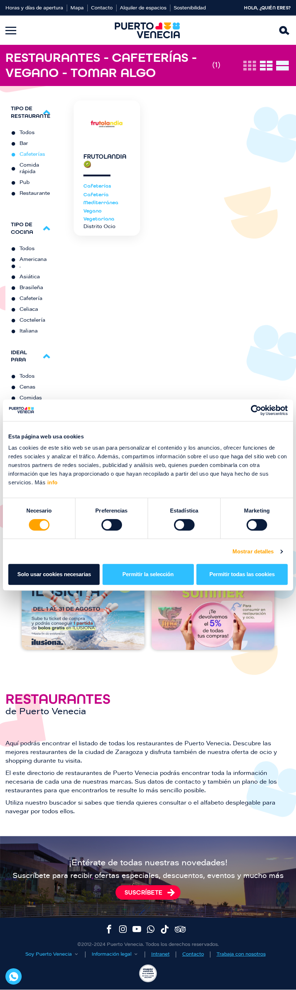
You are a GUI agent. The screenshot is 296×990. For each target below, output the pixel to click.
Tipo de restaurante (31, 112)
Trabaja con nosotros (241, 954)
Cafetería (30, 298)
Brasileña (31, 288)
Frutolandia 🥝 (104, 160)
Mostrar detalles (253, 551)
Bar (23, 143)
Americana (33, 259)
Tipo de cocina (22, 228)
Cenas (27, 387)
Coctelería (32, 320)
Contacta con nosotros (13, 976)
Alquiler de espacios (143, 8)
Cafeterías (32, 154)
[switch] (111, 525)
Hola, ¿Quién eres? (267, 8)
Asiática (29, 277)
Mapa (77, 8)
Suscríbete (143, 892)
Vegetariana (98, 219)
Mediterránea (100, 203)
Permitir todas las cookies (242, 574)
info (51, 482)
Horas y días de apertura (34, 8)
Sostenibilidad (190, 8)
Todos (27, 133)
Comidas (30, 398)
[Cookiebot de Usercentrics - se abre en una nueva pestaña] (256, 410)
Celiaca (28, 309)
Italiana (28, 331)
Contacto (102, 8)
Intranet (160, 954)
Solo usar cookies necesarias (54, 574)
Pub (24, 182)
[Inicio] (147, 30)
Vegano (92, 211)
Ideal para (19, 356)
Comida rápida (29, 169)
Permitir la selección (148, 574)
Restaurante (34, 193)
